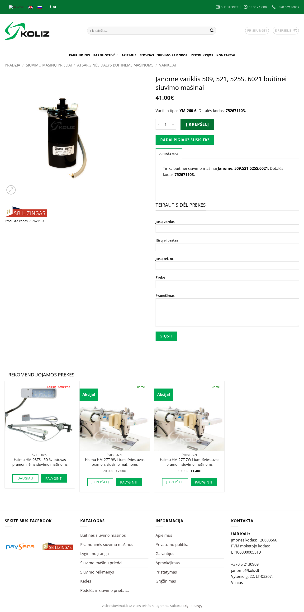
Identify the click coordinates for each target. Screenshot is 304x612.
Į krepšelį (197, 124)
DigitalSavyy (192, 605)
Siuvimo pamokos (172, 55)
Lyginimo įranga (94, 553)
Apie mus (129, 55)
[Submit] (212, 31)
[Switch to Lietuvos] (16, 7)
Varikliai (167, 65)
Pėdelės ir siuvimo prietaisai (105, 590)
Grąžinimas (166, 581)
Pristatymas (166, 572)
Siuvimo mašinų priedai (49, 65)
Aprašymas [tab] (168, 154)
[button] (257, 30)
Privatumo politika (172, 544)
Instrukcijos (202, 55)
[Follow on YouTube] (54, 7)
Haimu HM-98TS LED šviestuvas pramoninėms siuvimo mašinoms (39, 462)
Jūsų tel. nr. (165, 258)
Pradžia (12, 65)
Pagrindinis (79, 55)
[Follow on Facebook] (50, 7)
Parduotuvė (104, 55)
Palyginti (54, 478)
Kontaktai (225, 55)
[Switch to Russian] (39, 7)
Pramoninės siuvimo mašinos (106, 544)
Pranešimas (165, 295)
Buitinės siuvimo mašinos (103, 535)
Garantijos (165, 553)
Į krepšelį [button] (100, 482)
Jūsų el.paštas (167, 240)
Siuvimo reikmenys (97, 572)
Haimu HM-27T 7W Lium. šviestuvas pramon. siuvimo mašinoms (189, 462)
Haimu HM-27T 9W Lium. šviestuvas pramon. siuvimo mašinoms (114, 462)
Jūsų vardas (165, 221)
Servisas (147, 55)
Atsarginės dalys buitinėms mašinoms (115, 65)
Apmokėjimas (168, 562)
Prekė (160, 277)
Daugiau (25, 478)
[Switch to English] (30, 7)
